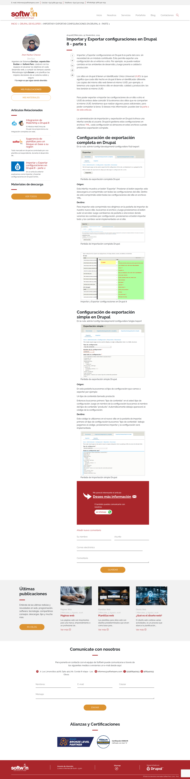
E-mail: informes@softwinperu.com (25, 3)
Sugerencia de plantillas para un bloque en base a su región (37, 142)
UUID (137, 76)
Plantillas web (106, 615)
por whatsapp (101, 512)
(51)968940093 (132, 671)
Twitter (72, 60)
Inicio (99, 15)
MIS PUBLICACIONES (31, 89)
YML (87, 125)
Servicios (125, 15)
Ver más (64, 629)
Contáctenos (167, 15)
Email (72, 75)
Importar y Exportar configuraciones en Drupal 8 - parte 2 (37, 165)
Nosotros (111, 15)
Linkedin (72, 65)
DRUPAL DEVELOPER (30, 24)
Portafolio (141, 15)
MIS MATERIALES (31, 97)
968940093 (149, 671)
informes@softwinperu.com (110, 671)
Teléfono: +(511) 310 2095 (74, 3)
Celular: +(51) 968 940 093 (52, 3)
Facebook (72, 56)
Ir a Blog (32, 627)
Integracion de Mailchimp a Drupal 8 (37, 121)
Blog (153, 15)
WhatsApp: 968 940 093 (96, 2)
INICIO (14, 24)
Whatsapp (72, 70)
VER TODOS (31, 196)
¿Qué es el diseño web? (149, 615)
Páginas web (67, 615)
